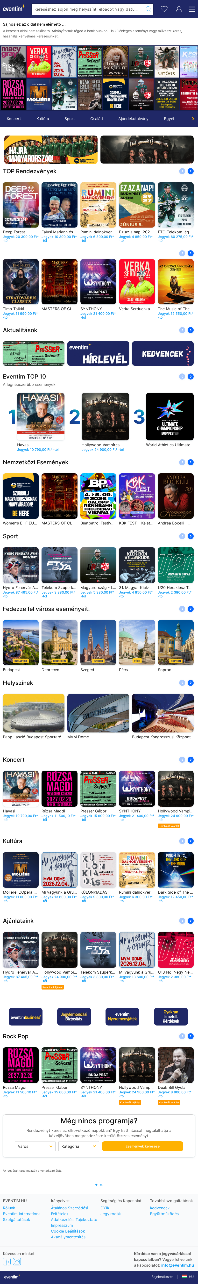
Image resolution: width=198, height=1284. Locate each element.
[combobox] (88, 9)
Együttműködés (164, 1213)
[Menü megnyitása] (190, 9)
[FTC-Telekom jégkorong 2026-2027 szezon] (39, 94)
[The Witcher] (141, 62)
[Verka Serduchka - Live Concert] (13, 62)
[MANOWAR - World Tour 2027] (167, 94)
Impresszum (62, 1225)
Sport (69, 118)
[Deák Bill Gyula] (64, 94)
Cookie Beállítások (68, 1231)
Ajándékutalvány (133, 118)
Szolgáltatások (16, 1219)
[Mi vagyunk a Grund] (39, 62)
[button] (6, 78)
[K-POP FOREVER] (167, 62)
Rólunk (9, 1207)
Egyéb (170, 118)
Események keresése (143, 1146)
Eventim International (22, 1213)
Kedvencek (160, 1207)
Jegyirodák (110, 1213)
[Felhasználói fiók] (179, 9)
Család (96, 118)
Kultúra (42, 118)
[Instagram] (17, 1261)
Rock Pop (15, 1036)
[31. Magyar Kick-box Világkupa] (141, 94)
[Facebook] (7, 1261)
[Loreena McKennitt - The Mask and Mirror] (90, 62)
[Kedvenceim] (164, 8)
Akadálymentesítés (68, 1236)
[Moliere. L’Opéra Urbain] (13, 94)
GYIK (104, 1207)
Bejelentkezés (162, 1277)
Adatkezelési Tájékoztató (74, 1219)
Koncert (14, 118)
